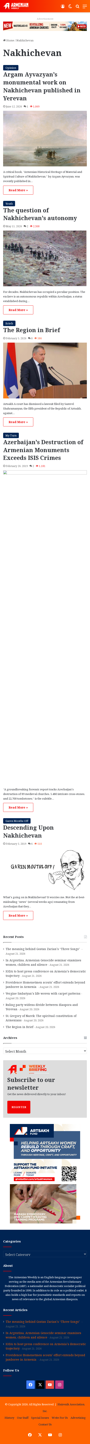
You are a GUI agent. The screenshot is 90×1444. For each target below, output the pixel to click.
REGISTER (19, 1107)
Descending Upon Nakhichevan (28, 831)
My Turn (11, 435)
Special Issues (40, 1418)
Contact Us (45, 1424)
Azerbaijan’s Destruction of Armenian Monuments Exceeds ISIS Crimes (43, 450)
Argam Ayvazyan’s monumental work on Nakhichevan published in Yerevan (42, 86)
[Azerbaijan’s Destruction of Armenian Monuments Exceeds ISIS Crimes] (45, 627)
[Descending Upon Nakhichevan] (45, 870)
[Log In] (63, 8)
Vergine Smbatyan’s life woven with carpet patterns (43, 993)
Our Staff (22, 1418)
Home (10, 40)
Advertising (78, 1418)
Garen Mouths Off (16, 821)
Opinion (10, 68)
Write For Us (60, 1418)
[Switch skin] (70, 8)
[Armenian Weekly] (15, 6)
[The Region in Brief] (45, 370)
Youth (9, 203)
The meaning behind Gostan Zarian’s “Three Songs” (43, 949)
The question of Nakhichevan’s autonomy (40, 214)
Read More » (18, 190)
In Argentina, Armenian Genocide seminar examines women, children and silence (43, 1335)
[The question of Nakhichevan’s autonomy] (45, 258)
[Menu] (85, 8)
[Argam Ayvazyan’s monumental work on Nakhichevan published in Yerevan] (45, 139)
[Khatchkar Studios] (45, 26)
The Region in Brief (31, 330)
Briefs (9, 323)
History (9, 1418)
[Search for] (77, 8)
